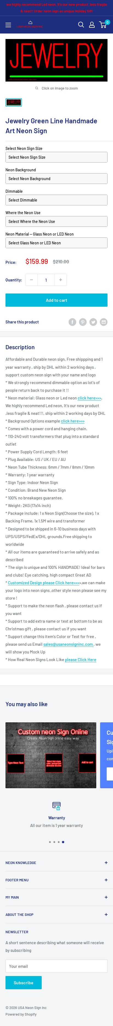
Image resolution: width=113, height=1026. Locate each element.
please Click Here (80, 659)
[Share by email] (104, 322)
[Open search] (81, 25)
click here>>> (89, 397)
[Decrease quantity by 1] (31, 280)
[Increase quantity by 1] (60, 280)
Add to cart (56, 300)
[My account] (92, 25)
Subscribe (23, 982)
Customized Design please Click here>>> (43, 582)
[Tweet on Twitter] (93, 322)
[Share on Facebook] (72, 322)
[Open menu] (8, 25)
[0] (103, 24)
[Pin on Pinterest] (83, 322)
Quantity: (13, 279)
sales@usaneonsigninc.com (68, 644)
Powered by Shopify (20, 1014)
